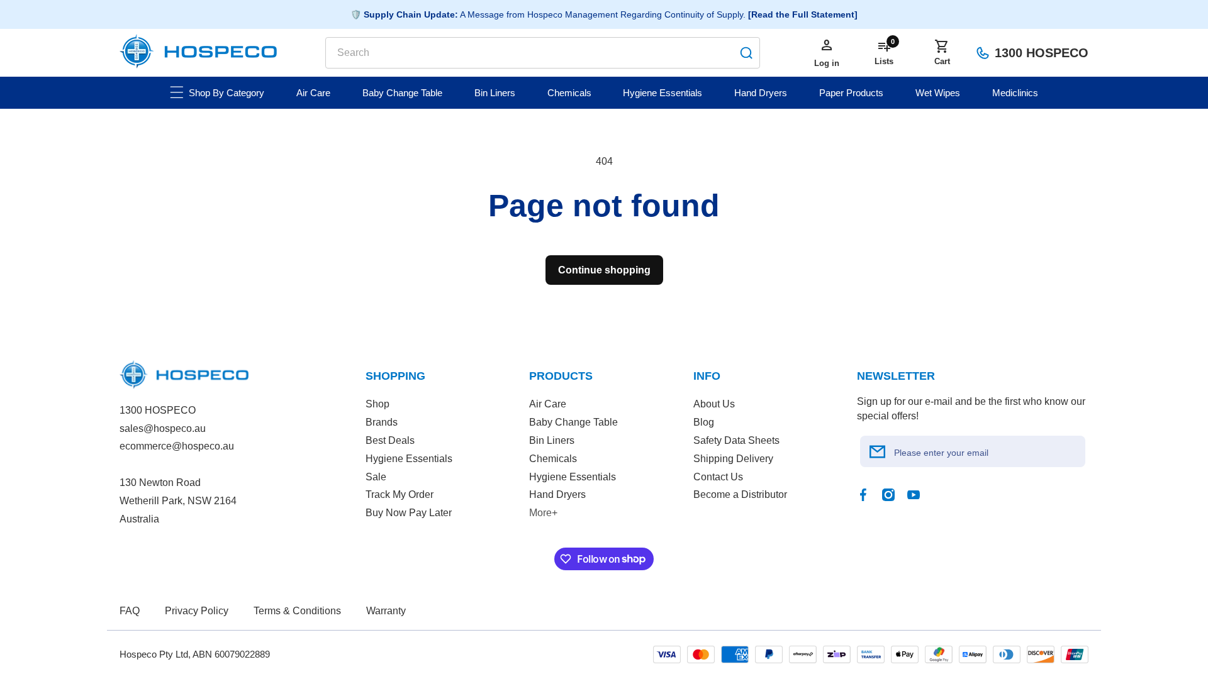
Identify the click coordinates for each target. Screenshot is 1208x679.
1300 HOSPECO (1041, 53)
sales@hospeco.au (163, 428)
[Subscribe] (878, 451)
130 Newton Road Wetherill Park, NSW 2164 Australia (178, 500)
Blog (703, 422)
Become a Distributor (740, 494)
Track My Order (399, 494)
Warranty (386, 610)
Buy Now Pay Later (409, 512)
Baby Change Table (573, 422)
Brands (382, 422)
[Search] (746, 53)
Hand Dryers (557, 494)
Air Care (547, 404)
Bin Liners (551, 440)
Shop (377, 404)
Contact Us (718, 477)
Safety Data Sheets (736, 440)
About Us (714, 404)
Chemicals (553, 458)
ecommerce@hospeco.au (177, 446)
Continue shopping (604, 270)
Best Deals (390, 440)
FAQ (130, 610)
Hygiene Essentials (409, 458)
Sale (376, 477)
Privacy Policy (196, 610)
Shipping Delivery (733, 458)
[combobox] (542, 53)
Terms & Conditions (297, 610)
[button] (942, 53)
